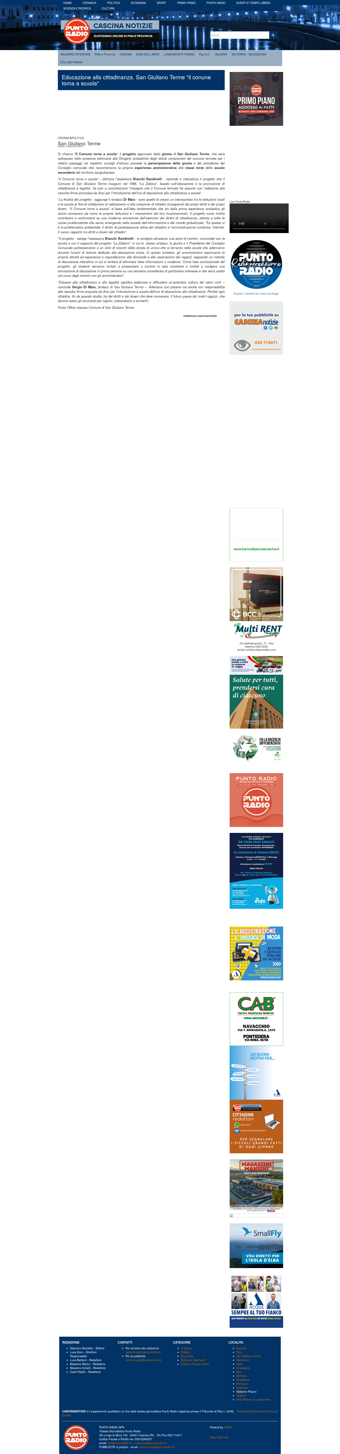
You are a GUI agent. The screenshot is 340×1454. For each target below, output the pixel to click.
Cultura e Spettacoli (193, 1360)
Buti (238, 1372)
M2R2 (228, 1427)
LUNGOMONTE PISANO (179, 54)
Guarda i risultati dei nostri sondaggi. (256, 293)
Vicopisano (243, 1368)
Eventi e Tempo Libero (195, 1364)
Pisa (239, 1352)
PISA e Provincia (105, 54)
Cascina (241, 1348)
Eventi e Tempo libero (253, 3)
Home (67, 3)
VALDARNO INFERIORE (75, 54)
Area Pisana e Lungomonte (253, 1399)
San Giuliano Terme (248, 1356)
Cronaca (89, 3)
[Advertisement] (141, 115)
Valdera (241, 1395)
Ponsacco (242, 1384)
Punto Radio (216, 3)
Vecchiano (242, 1360)
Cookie (66, 1415)
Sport (161, 3)
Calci (239, 1364)
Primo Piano (186, 3)
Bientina (241, 1376)
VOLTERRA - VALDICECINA (248, 54)
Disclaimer (257, 1411)
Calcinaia (242, 1388)
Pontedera (242, 1380)
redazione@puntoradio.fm (151, 1443)
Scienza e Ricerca (77, 8)
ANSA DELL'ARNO (147, 54)
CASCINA (126, 54)
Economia (138, 3)
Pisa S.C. (204, 54)
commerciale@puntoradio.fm (144, 1360)
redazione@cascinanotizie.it (143, 1352)
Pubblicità (243, 1411)
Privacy (270, 1411)
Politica (113, 3)
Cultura (108, 8)
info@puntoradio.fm (119, 1443)
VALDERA (221, 54)
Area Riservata (219, 1437)
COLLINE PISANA (71, 62)
